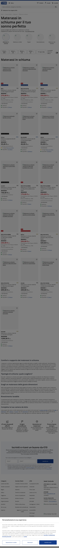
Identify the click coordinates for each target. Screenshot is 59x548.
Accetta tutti (48, 542)
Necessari (30, 542)
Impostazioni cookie (11, 542)
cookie (25, 536)
